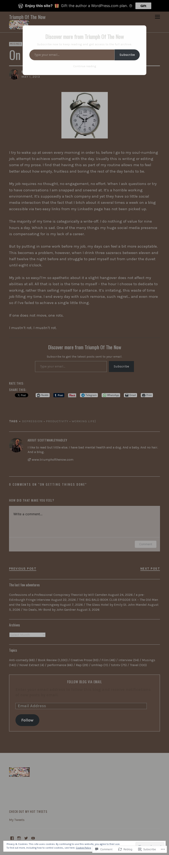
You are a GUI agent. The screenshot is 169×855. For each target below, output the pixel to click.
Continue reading (84, 66)
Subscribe (127, 55)
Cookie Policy (83, 847)
